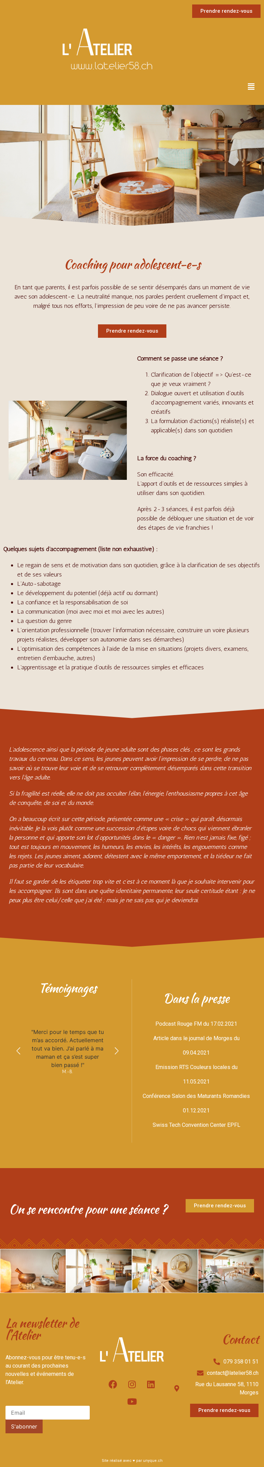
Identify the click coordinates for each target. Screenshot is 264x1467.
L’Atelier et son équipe (53, 249)
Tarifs (30, 187)
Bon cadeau (38, 201)
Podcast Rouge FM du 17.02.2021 (196, 1024)
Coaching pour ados (50, 142)
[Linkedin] (151, 1384)
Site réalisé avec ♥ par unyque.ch (132, 1460)
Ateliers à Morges (47, 218)
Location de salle (46, 263)
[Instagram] (132, 1384)
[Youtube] (132, 1401)
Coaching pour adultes (54, 128)
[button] (251, 86)
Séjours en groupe (48, 232)
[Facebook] (113, 1384)
